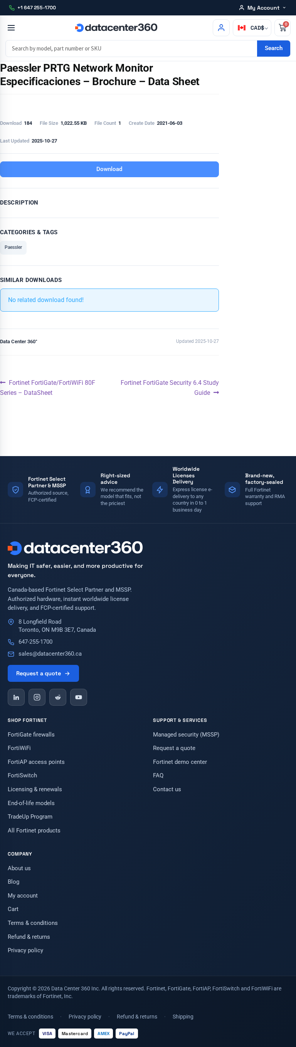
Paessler (13, 247)
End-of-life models (31, 803)
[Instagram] (37, 697)
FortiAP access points (36, 762)
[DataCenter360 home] (116, 27)
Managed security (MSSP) (186, 735)
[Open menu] (11, 27)
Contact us (167, 789)
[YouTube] (78, 697)
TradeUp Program (30, 817)
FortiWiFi (19, 748)
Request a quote (38, 673)
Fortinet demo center (180, 762)
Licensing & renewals (35, 789)
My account (23, 896)
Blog (13, 882)
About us (19, 868)
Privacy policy (25, 950)
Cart (13, 909)
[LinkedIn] (16, 697)
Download (109, 169)
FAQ (158, 775)
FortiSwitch (22, 775)
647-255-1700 (35, 642)
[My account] (221, 27)
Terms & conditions (33, 923)
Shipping (183, 1016)
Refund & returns (29, 937)
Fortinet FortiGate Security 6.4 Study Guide (169, 387)
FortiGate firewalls (31, 735)
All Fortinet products (34, 830)
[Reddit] (57, 697)
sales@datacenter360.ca (50, 654)
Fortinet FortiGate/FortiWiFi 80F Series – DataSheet (47, 387)
